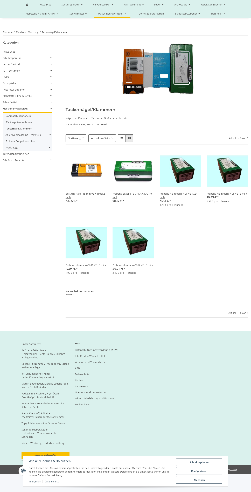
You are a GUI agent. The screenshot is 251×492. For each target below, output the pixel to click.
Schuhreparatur (12, 58)
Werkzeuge (11, 147)
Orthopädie (9, 83)
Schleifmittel (10, 102)
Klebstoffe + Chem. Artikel (17, 96)
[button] (122, 138)
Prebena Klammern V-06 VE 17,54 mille (179, 195)
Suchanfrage (82, 404)
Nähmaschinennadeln (18, 116)
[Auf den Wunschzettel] (101, 156)
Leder (6, 77)
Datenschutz (52, 481)
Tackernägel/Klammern (18, 128)
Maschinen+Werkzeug (15, 108)
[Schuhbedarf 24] (27, 4)
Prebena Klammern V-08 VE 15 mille (227, 193)
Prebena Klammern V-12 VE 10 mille (133, 265)
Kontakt (79, 380)
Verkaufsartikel (11, 64)
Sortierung (74, 138)
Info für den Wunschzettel (90, 356)
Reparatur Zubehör (14, 89)
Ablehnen (199, 480)
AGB (77, 368)
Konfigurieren (199, 471)
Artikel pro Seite (100, 138)
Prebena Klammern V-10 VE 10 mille (86, 265)
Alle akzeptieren (199, 462)
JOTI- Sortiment (11, 70)
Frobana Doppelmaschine (20, 141)
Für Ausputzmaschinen (18, 122)
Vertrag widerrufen (45, 455)
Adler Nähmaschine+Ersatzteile (23, 134)
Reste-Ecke (9, 51)
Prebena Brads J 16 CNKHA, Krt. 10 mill (132, 195)
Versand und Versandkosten (91, 362)
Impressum (35, 481)
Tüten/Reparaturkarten (16, 153)
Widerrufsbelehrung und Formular (95, 398)
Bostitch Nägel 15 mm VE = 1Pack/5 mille (86, 195)
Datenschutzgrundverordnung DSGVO (96, 350)
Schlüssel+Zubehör (14, 160)
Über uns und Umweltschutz (91, 392)
